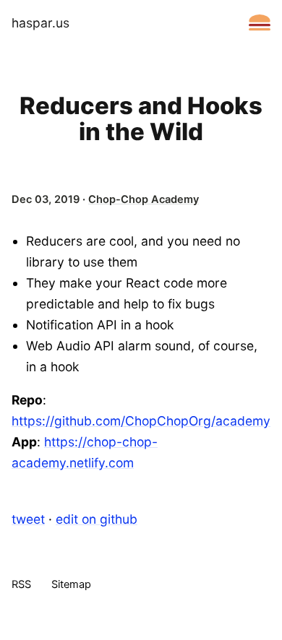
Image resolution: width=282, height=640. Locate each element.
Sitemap (71, 585)
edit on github (96, 519)
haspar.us (40, 22)
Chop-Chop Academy (143, 199)
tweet (28, 519)
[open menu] (259, 23)
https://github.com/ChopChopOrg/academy (141, 420)
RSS (21, 585)
